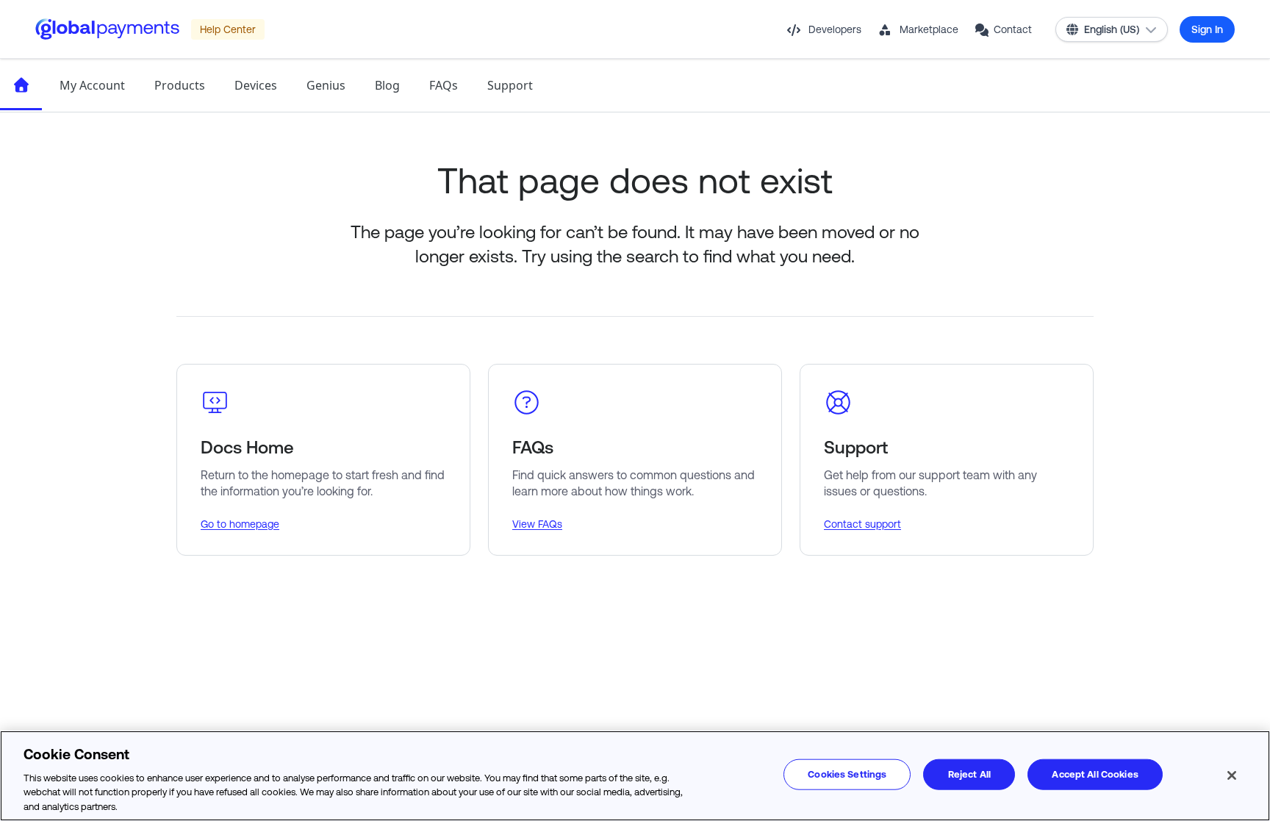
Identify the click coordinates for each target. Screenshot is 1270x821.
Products (179, 85)
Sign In (1207, 29)
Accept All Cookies (1095, 774)
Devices (255, 85)
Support (510, 85)
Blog (387, 85)
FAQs (443, 85)
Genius (325, 85)
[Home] (21, 85)
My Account (92, 85)
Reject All (969, 774)
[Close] (1231, 775)
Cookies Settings (847, 774)
